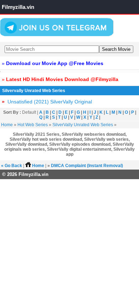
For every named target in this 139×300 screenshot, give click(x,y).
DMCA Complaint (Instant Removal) (87, 165)
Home (7, 124)
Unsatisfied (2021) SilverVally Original (47, 102)
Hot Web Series (32, 124)
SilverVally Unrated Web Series (82, 124)
